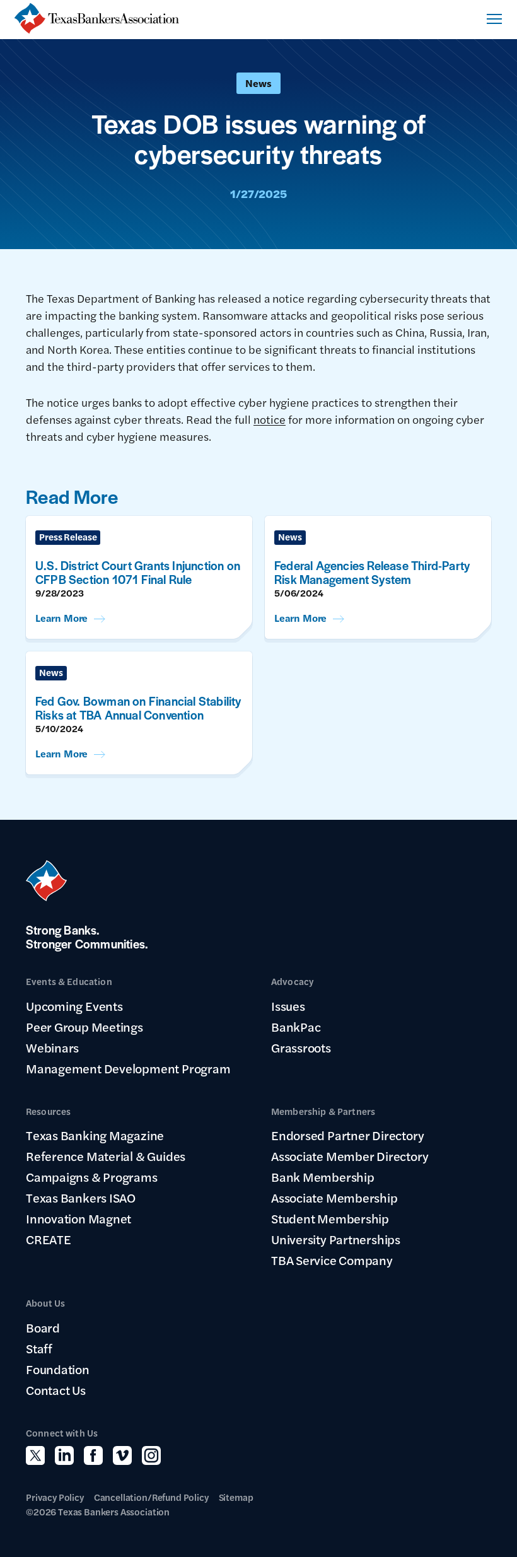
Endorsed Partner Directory (347, 1135)
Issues (288, 1006)
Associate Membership (334, 1197)
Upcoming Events (74, 1006)
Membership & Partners (323, 1110)
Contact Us (56, 1390)
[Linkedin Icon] (64, 1455)
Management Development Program (128, 1068)
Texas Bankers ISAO (81, 1197)
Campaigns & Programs (92, 1177)
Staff (39, 1348)
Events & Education (69, 981)
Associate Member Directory (349, 1156)
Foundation (58, 1369)
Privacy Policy (55, 1496)
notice (269, 419)
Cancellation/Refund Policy (151, 1496)
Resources (48, 1110)
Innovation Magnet (78, 1218)
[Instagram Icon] (151, 1455)
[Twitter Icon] (35, 1455)
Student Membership (330, 1218)
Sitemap (236, 1496)
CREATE (48, 1239)
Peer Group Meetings (84, 1027)
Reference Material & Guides (105, 1156)
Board (43, 1327)
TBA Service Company (332, 1260)
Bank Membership (323, 1177)
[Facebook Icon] (93, 1455)
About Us (45, 1302)
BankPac (295, 1027)
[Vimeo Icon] (122, 1455)
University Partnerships (335, 1239)
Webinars (52, 1047)
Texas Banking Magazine (95, 1135)
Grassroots (301, 1047)
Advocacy (292, 981)
